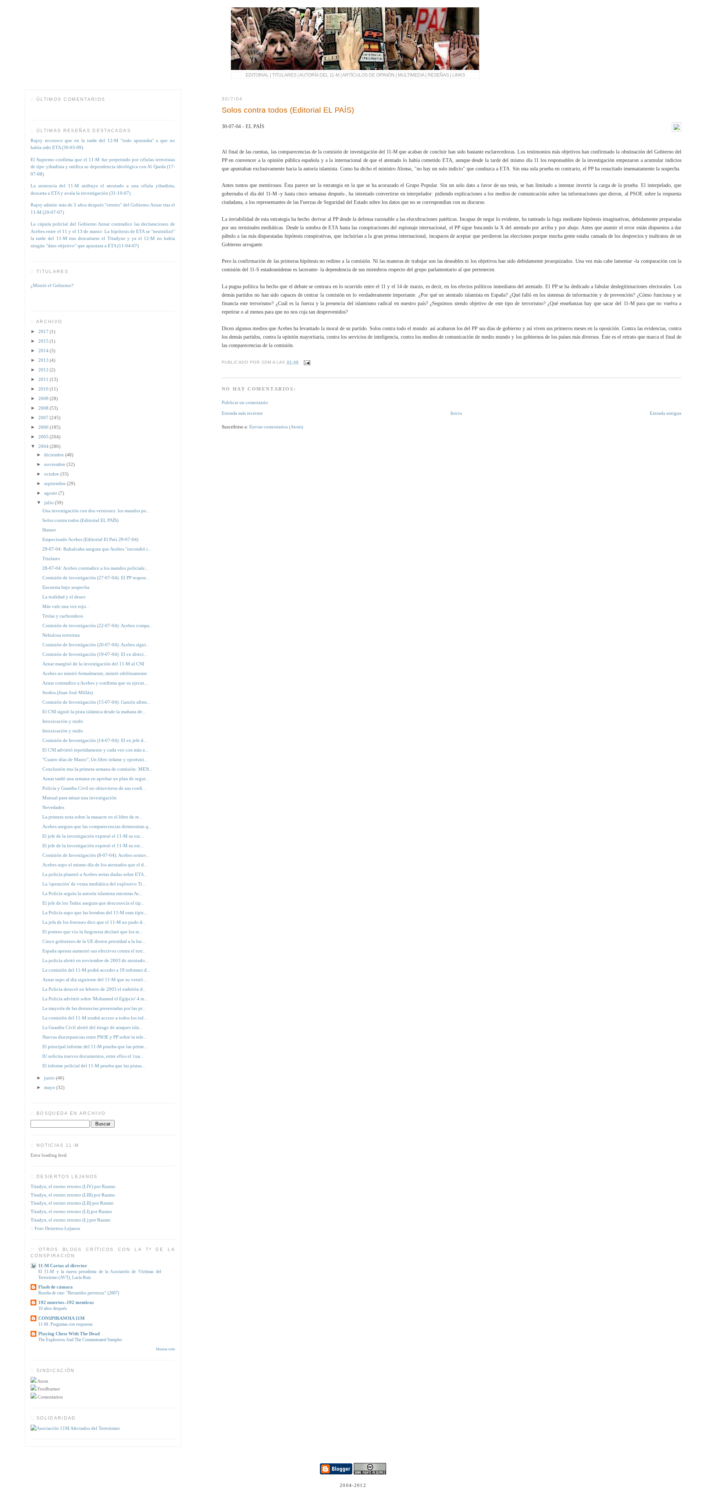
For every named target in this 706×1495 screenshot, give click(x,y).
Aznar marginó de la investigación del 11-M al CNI (93, 664)
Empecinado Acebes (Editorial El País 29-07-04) (90, 539)
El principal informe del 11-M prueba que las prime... (94, 1046)
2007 (44, 417)
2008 (44, 408)
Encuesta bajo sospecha (65, 587)
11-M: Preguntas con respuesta (65, 1324)
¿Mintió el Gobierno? (52, 281)
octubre (52, 474)
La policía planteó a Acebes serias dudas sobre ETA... (94, 874)
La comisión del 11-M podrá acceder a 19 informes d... (96, 970)
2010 (44, 389)
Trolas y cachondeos (62, 616)
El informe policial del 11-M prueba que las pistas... (93, 1065)
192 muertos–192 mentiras (66, 1302)
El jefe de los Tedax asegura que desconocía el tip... (93, 903)
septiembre (55, 483)
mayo (50, 1087)
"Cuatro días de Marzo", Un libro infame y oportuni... (94, 759)
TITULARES (284, 75)
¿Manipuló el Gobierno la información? (70, 300)
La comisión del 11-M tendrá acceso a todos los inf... (94, 1018)
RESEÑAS (438, 75)
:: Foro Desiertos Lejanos (55, 1228)
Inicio (456, 413)
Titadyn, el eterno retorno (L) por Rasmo (71, 1220)
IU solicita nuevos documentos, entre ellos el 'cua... (92, 1056)
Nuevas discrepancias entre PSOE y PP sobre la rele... (94, 1037)
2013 (44, 360)
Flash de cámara (55, 1287)
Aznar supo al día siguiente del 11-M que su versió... (94, 979)
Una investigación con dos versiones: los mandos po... (96, 510)
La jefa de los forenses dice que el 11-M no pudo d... (94, 922)
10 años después (52, 1308)
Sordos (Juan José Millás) (67, 692)
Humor (49, 530)
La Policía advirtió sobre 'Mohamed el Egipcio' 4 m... (94, 998)
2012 (44, 369)
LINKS (458, 75)
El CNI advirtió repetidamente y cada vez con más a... (95, 750)
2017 (44, 331)
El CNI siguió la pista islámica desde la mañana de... (94, 711)
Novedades (53, 807)
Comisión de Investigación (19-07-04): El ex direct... (94, 654)
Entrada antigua (665, 413)
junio (50, 1078)
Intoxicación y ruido (62, 721)
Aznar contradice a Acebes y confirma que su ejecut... (94, 683)
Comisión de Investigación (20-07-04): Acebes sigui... (95, 644)
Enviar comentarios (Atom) (276, 427)
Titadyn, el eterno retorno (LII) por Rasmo (72, 1203)
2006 (44, 427)
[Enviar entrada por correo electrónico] (306, 362)
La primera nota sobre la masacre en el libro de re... (92, 817)
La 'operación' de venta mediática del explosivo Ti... (94, 884)
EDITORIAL (257, 75)
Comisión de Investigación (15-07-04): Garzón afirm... (96, 702)
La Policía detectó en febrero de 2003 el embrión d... (94, 989)
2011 (44, 379)
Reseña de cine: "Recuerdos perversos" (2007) (78, 1293)
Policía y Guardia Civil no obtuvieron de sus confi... (94, 788)
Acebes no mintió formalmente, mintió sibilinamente (94, 673)
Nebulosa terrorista (61, 635)
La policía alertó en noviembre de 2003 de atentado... (95, 960)
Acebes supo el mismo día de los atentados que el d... (94, 864)
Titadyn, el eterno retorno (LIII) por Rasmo (73, 1195)
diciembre (54, 454)
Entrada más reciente (242, 413)
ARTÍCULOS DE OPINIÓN (368, 75)
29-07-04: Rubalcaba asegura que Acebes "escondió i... (96, 549)
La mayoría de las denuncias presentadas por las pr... (93, 1008)
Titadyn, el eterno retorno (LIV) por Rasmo (73, 1186)
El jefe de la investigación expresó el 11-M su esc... (93, 836)
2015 (44, 341)
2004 (44, 446)
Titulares (51, 558)
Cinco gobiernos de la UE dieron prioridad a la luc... (94, 941)
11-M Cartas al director (62, 1265)
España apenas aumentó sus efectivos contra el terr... (93, 951)
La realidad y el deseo (64, 597)
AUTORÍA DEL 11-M (319, 75)
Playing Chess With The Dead (69, 1333)
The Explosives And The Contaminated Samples (80, 1339)
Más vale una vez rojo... (65, 606)
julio (49, 502)
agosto (51, 493)
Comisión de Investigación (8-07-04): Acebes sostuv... (95, 855)
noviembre (55, 464)
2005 (44, 436)
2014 (44, 350)
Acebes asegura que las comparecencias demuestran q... (96, 826)
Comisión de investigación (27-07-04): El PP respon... (95, 577)
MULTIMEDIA (411, 75)
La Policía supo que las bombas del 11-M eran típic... (94, 912)
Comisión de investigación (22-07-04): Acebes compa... (97, 625)
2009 (44, 398)
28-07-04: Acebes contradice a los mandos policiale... (95, 568)
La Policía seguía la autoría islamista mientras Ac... (92, 893)
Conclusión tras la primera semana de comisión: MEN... (97, 769)
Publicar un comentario (245, 402)
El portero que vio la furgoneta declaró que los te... (92, 931)
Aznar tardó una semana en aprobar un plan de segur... (95, 778)
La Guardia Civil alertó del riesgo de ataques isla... (92, 1027)
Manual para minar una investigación (79, 797)
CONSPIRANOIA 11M (61, 1318)
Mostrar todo (165, 1349)
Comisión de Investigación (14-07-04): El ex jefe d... (94, 740)
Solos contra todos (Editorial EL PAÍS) (288, 110)
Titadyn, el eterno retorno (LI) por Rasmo (71, 1211)
